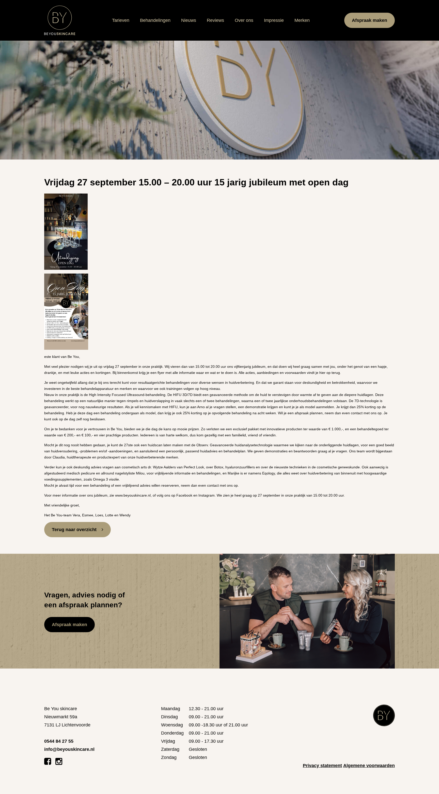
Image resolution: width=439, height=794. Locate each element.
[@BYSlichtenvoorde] (47, 762)
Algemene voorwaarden (369, 765)
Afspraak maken (369, 20)
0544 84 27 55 (58, 741)
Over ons (244, 20)
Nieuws (188, 20)
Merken (302, 20)
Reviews (215, 20)
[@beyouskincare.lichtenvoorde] (58, 762)
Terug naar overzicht (74, 529)
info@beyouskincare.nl (69, 749)
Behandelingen (155, 20)
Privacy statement (322, 765)
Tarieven (120, 20)
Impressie (274, 20)
